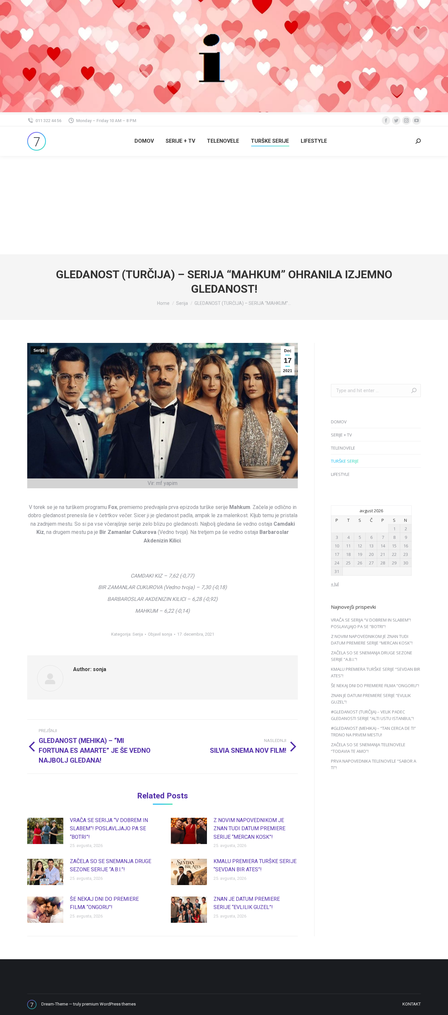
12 (359, 546)
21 (382, 554)
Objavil (160, 634)
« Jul (335, 584)
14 (382, 546)
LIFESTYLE (340, 474)
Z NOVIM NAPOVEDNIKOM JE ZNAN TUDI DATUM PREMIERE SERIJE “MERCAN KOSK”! (249, 828)
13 (371, 546)
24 (337, 563)
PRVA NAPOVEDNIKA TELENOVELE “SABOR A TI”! (373, 764)
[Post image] (45, 831)
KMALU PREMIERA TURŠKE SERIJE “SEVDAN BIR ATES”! (255, 865)
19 (359, 554)
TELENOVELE (343, 448)
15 (394, 546)
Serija (38, 350)
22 (394, 554)
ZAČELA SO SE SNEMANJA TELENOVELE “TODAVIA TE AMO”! (368, 748)
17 (337, 554)
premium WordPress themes (109, 1004)
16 (405, 546)
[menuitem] (144, 141)
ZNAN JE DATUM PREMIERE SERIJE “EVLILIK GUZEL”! (247, 903)
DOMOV (339, 422)
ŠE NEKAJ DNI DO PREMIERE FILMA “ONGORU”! (104, 903)
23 (405, 554)
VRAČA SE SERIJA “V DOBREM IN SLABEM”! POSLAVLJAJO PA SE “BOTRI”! (109, 828)
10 (337, 546)
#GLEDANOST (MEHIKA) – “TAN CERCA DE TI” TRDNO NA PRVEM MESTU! (373, 731)
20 (371, 554)
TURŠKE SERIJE (345, 461)
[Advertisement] (224, 205)
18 (348, 554)
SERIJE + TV (341, 435)
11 (348, 546)
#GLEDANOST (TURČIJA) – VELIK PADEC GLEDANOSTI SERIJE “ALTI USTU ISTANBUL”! (372, 715)
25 (348, 563)
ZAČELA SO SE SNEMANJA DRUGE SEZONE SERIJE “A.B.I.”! (110, 865)
